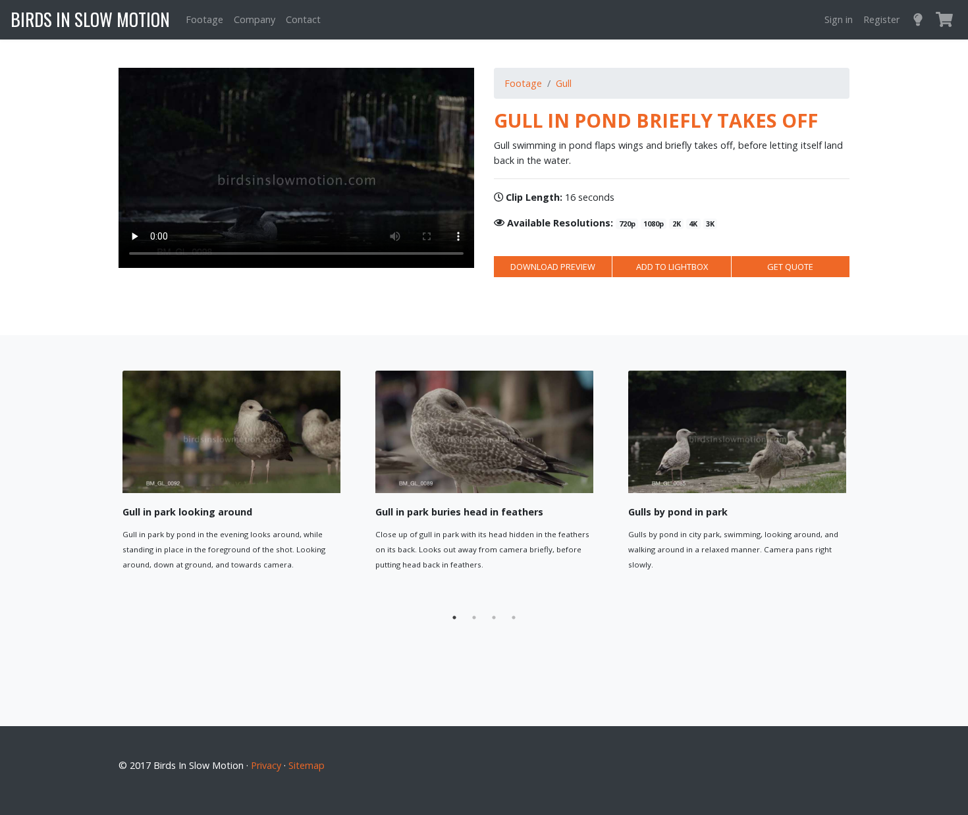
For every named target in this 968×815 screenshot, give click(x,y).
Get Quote (790, 267)
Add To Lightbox (287, 592)
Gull (564, 83)
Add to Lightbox (672, 267)
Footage (204, 19)
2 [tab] (474, 617)
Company (254, 19)
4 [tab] (513, 617)
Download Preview (552, 267)
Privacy (266, 765)
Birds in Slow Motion (90, 19)
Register (881, 19)
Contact (303, 19)
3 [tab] (493, 617)
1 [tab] (454, 617)
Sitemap (306, 765)
